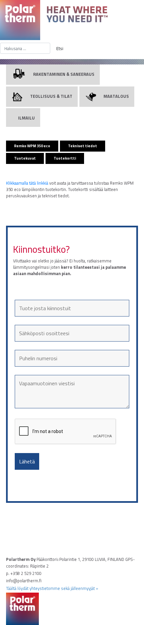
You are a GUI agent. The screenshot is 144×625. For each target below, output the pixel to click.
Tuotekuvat (25, 158)
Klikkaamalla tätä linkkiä (27, 183)
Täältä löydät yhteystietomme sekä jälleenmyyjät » (52, 588)
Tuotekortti (65, 158)
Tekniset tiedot (82, 146)
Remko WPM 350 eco (32, 146)
